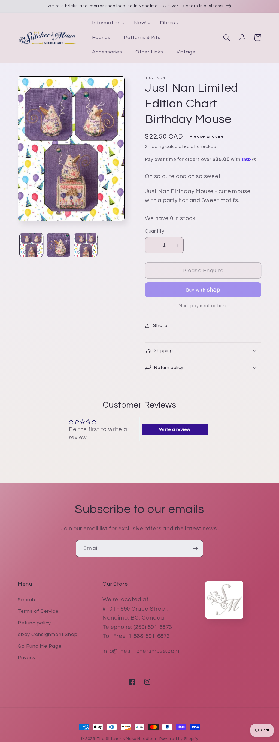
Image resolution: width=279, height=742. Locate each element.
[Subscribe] (195, 548)
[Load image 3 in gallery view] (86, 245)
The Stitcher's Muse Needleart (127, 739)
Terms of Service (38, 611)
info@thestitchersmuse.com (141, 651)
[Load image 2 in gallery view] (58, 245)
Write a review (174, 429)
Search (26, 599)
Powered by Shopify (178, 739)
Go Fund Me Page (40, 646)
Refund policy (34, 623)
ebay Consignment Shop (47, 634)
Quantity (154, 231)
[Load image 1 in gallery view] (31, 245)
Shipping (154, 146)
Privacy (26, 657)
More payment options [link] (203, 306)
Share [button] (160, 325)
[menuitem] (108, 23)
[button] (226, 37)
